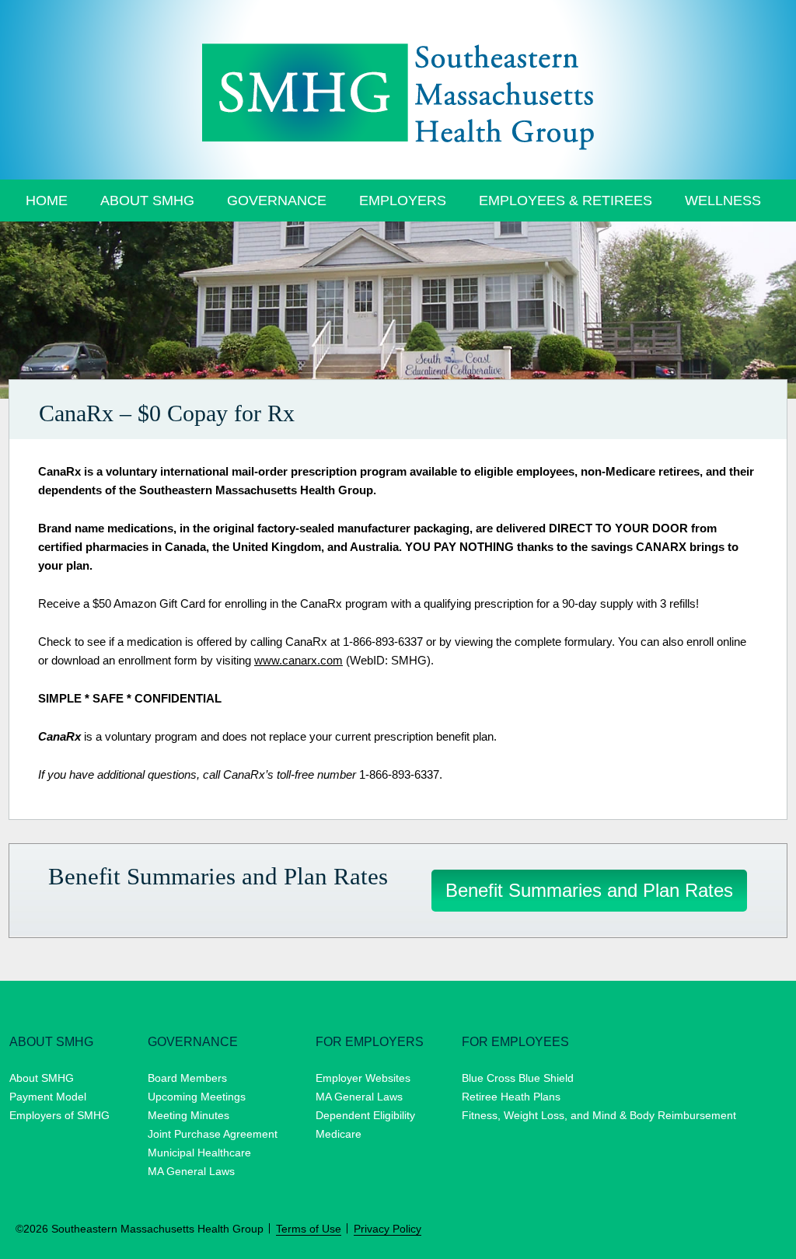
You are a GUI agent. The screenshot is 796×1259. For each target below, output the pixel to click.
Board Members (187, 1078)
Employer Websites (363, 1078)
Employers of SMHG (59, 1115)
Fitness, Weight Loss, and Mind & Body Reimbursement (599, 1115)
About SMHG (147, 201)
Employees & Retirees (565, 201)
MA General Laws (191, 1171)
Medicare (338, 1134)
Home (47, 201)
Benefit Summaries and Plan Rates (589, 890)
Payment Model (47, 1096)
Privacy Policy (387, 1228)
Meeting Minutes (188, 1115)
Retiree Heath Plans (511, 1096)
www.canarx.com (298, 660)
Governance (276, 201)
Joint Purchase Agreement (213, 1134)
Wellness (723, 201)
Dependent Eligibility (365, 1115)
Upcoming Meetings (197, 1096)
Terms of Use (308, 1228)
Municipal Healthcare (199, 1152)
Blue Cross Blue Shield (518, 1078)
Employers (402, 201)
